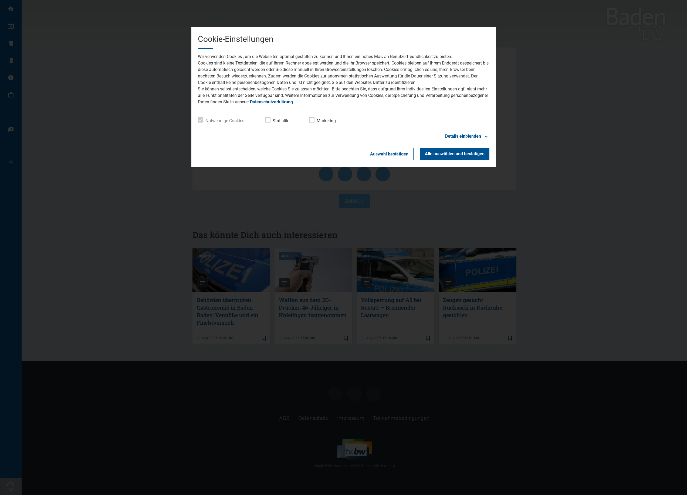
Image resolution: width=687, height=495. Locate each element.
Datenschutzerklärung (271, 101)
